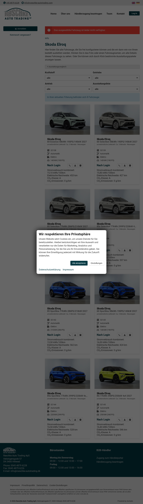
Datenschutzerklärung (49, 269)
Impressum (68, 269)
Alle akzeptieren (79, 263)
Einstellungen (96, 263)
